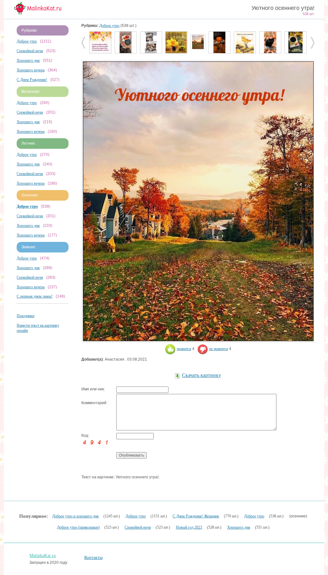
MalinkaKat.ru (42, 555)
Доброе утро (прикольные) (78, 527)
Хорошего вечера (31, 70)
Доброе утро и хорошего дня (75, 516)
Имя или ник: (93, 389)
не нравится (218, 349)
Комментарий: (94, 403)
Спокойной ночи (30, 51)
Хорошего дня (28, 60)
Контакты (93, 557)
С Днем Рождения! (32, 79)
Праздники (25, 316)
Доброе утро (27, 41)
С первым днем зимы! (35, 296)
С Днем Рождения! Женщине (196, 516)
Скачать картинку (201, 375)
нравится (184, 349)
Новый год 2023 (189, 527)
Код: (85, 435)
